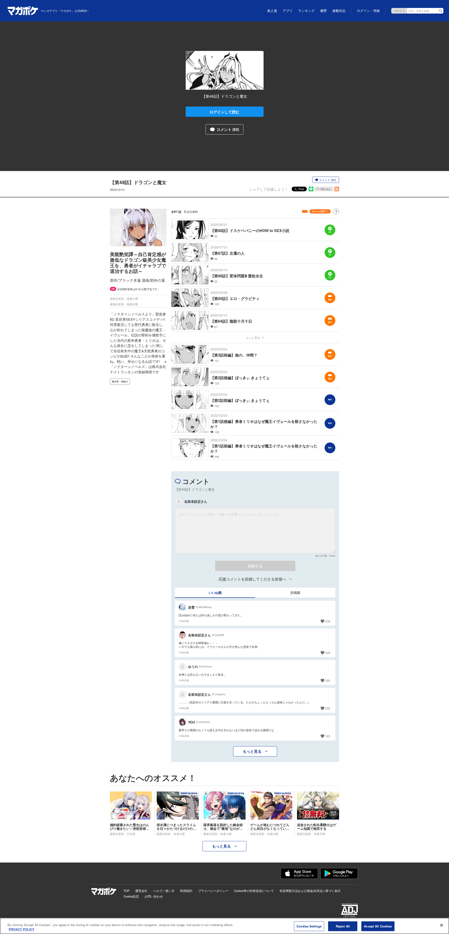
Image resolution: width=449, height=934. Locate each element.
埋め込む (326, 189)
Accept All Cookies (378, 926)
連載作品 (338, 11)
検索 (440, 11)
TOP (126, 890)
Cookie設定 (131, 896)
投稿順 (295, 592)
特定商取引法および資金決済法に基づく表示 (310, 890)
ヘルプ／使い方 (163, 890)
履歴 (323, 11)
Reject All (343, 926)
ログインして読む (224, 111)
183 (327, 736)
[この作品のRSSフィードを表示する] (336, 189)
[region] (224, 926)
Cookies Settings (309, 926)
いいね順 (215, 592)
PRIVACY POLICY (21, 929)
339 (327, 652)
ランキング (306, 11)
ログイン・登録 (368, 11)
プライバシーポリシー (213, 890)
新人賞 (272, 11)
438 (327, 621)
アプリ (288, 11)
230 (327, 708)
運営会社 (141, 890)
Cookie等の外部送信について (254, 890)
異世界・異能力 (120, 381)
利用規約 (186, 890)
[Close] (441, 925)
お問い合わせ (154, 896)
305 (327, 680)
